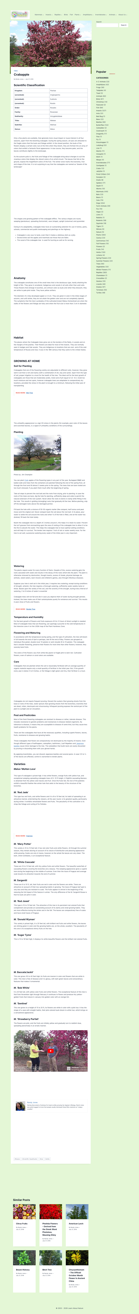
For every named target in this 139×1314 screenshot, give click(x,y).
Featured (99, 105)
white (47, 1159)
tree (41, 1159)
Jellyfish (99, 171)
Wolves (99, 229)
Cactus (99, 238)
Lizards (99, 284)
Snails (98, 180)
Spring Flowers (102, 258)
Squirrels (99, 223)
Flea (97, 137)
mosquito (99, 154)
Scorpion (99, 177)
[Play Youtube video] (51, 1051)
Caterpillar (100, 128)
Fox (97, 209)
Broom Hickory (23, 1270)
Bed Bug (99, 116)
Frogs (98, 87)
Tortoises (99, 290)
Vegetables (100, 267)
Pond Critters (101, 174)
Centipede (100, 165)
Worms (98, 189)
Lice (97, 148)
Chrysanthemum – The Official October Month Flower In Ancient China (77, 1275)
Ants (98, 113)
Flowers (99, 246)
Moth (98, 157)
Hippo (98, 212)
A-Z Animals (101, 82)
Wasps (98, 160)
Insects (99, 111)
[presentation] (24, 1211)
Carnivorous (100, 241)
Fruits (98, 249)
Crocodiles (100, 278)
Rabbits (99, 218)
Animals (99, 96)
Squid (98, 186)
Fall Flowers (100, 244)
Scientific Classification (29, 1159)
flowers (17, 1159)
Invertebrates (101, 163)
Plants (98, 235)
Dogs (98, 203)
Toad (98, 93)
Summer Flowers (102, 261)
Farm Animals (101, 206)
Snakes (99, 287)
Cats (98, 200)
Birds (66, 15)
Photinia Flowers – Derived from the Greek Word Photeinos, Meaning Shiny (50, 1229)
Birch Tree (47, 1270)
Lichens (99, 255)
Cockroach (100, 131)
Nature (98, 232)
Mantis (98, 151)
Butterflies (100, 125)
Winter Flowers (102, 270)
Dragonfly (100, 134)
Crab (26, 480)
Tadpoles (99, 90)
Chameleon (100, 275)
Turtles (99, 293)
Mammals (100, 192)
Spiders (99, 183)
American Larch (76, 1224)
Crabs (98, 168)
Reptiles (99, 272)
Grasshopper (101, 142)
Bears (98, 197)
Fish (71, 15)
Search (99, 22)
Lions (98, 215)
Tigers (98, 226)
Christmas (100, 102)
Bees (98, 119)
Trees (16, 71)
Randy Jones (20, 79)
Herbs (98, 252)
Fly (97, 139)
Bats (98, 194)
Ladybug (99, 145)
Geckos (99, 281)
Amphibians (100, 85)
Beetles (99, 122)
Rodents (99, 220)
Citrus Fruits (21, 1224)
